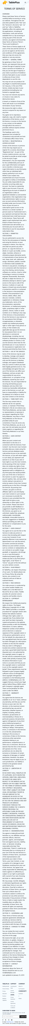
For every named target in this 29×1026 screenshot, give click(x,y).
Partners (4, 996)
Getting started (5, 986)
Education (4, 993)
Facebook (21, 993)
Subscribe (24, 1016)
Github (20, 998)
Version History (5, 988)
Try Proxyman (21, 988)
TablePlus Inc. (10, 1022)
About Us (21, 986)
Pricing (3, 991)
